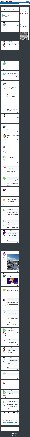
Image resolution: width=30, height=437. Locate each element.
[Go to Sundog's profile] (4, 311)
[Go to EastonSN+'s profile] (4, 340)
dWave (4, 287)
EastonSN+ (4, 357)
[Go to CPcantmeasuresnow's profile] (4, 300)
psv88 (4, 41)
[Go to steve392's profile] (4, 126)
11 (7, 412)
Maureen (4, 252)
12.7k (4, 194)
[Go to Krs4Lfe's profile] (4, 157)
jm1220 (5, 14)
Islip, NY (5, 335)
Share (3, 16)
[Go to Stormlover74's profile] (4, 84)
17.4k (4, 171)
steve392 (4, 124)
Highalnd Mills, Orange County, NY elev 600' (4, 305)
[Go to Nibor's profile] (4, 275)
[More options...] (18, 22)
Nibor (4, 273)
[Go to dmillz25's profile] (4, 190)
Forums (2, 4)
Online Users (9, 4)
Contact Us (17, 433)
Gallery (4, 4)
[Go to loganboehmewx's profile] (13, 9)
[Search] (28, 3)
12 (8, 412)
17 (13, 412)
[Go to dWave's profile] (4, 290)
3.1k (4, 304)
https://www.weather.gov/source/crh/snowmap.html (12, 216)
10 (6, 412)
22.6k (4, 151)
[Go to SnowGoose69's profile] (4, 210)
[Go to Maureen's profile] (4, 254)
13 (9, 412)
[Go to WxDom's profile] (4, 330)
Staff (6, 4)
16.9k (4, 214)
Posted (9, 22)
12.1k (4, 315)
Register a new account (6, 422)
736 (4, 183)
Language (12, 433)
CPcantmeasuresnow (4, 297)
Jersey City (5, 280)
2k (4, 294)
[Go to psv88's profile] (4, 43)
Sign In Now (14, 422)
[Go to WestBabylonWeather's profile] (4, 147)
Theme (15, 433)
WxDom (4, 328)
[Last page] (16, 412)
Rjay (4, 134)
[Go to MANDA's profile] (4, 24)
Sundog (4, 309)
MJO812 (27, 13)
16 (12, 412)
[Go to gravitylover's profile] (4, 63)
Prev (3, 412)
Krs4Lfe (4, 176)
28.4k (4, 204)
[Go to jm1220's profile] (2, 15)
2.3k (4, 387)
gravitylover (4, 61)
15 (11, 412)
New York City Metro (10, 15)
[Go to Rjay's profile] (4, 136)
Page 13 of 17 (17, 20)
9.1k (4, 344)
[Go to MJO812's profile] (25, 13)
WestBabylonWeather (4, 144)
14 (10, 412)
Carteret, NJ (5, 259)
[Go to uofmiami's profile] (4, 383)
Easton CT (5, 364)
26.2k (4, 78)
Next (14, 412)
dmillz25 (14, 209)
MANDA (4, 22)
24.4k (4, 88)
